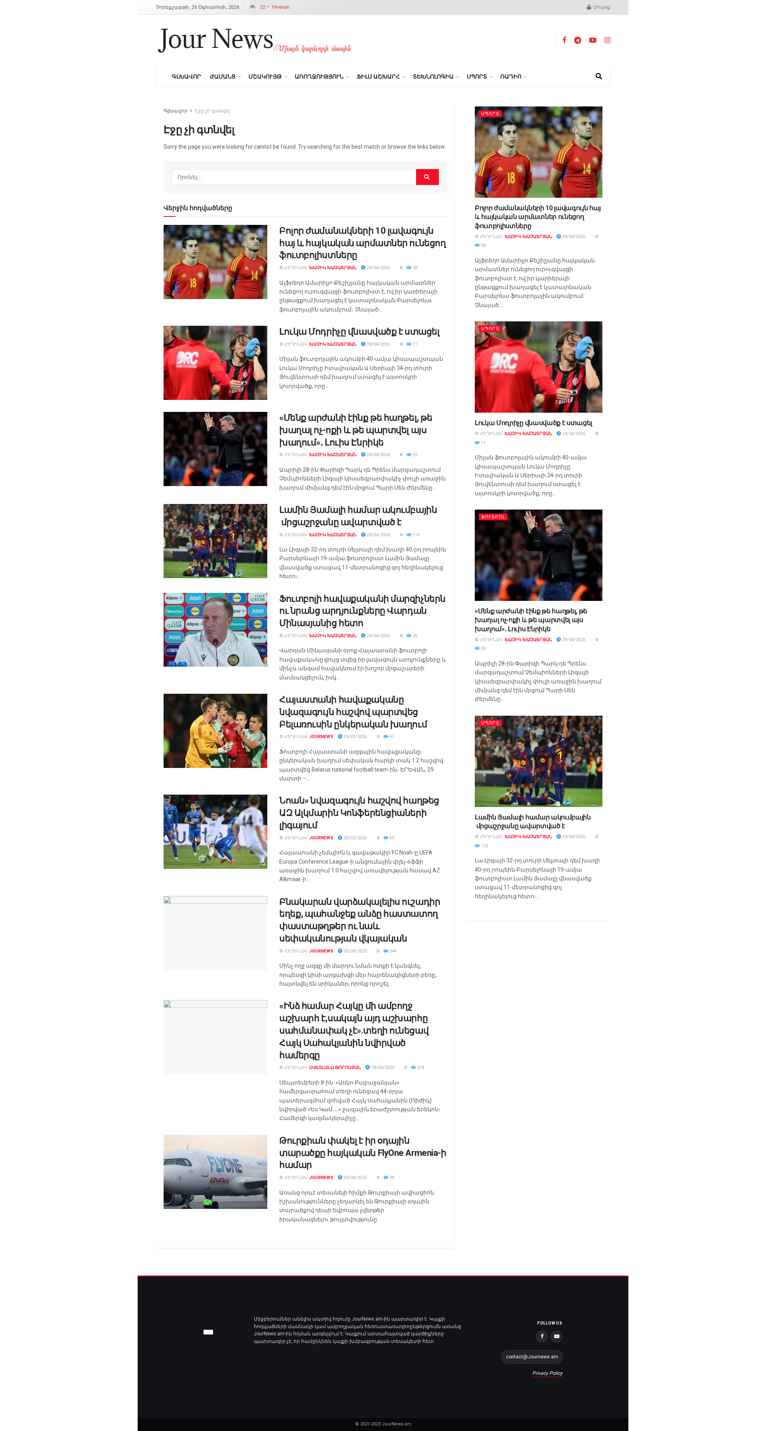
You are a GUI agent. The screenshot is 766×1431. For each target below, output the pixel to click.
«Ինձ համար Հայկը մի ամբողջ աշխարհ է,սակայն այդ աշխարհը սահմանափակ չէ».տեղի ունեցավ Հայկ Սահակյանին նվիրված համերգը (353, 1030)
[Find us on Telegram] (577, 40)
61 (391, 736)
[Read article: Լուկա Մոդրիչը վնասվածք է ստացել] (215, 363)
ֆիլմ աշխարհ (378, 76)
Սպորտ (477, 76)
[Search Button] (599, 77)
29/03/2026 (354, 736)
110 (415, 534)
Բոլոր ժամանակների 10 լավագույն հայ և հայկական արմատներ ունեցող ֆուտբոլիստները (362, 243)
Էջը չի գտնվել (212, 111)
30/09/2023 (354, 951)
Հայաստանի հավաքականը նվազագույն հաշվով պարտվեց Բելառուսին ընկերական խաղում (353, 712)
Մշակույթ (265, 76)
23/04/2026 (377, 534)
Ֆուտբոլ (493, 517)
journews (321, 736)
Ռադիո (510, 76)
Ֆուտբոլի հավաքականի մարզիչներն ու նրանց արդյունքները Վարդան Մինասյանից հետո (362, 611)
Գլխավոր (186, 76)
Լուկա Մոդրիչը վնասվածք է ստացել (359, 332)
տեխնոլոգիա (433, 76)
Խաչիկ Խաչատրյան (333, 267)
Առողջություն (319, 76)
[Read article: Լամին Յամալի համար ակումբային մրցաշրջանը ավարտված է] (215, 541)
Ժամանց (222, 76)
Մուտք (601, 7)
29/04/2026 (377, 267)
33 (414, 454)
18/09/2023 (382, 1067)
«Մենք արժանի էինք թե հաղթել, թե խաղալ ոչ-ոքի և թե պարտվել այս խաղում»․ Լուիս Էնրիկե (355, 430)
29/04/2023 (354, 1177)
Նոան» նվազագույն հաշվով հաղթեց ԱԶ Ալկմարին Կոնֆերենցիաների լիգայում (359, 812)
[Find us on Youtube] (592, 40)
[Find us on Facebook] (564, 40)
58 (414, 267)
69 (391, 837)
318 (420, 1067)
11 (414, 344)
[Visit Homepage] (255, 41)
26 (414, 635)
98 (391, 1177)
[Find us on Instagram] (607, 40)
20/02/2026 (354, 837)
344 (392, 951)
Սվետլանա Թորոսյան (335, 1067)
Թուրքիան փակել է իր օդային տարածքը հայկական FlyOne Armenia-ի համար (362, 1153)
